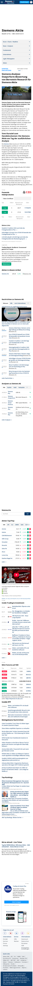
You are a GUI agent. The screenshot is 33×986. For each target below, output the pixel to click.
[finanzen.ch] (10, 1)
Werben (16, 941)
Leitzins (5, 969)
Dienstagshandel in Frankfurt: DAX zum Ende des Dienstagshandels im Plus (19, 349)
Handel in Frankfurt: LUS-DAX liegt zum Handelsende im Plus (19, 341)
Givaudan (4, 542)
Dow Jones (15, 958)
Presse (5, 943)
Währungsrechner (15, 967)
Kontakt (5, 939)
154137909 (27, 212)
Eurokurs (24, 962)
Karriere (5, 941)
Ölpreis (24, 967)
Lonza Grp (5, 555)
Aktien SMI (6, 956)
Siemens (6, 144)
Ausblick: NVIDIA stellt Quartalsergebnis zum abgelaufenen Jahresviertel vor (15, 759)
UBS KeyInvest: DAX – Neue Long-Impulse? (20, 616)
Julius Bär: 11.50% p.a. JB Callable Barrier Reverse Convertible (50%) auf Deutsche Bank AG (21, 629)
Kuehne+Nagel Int (7, 558)
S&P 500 (13, 960)
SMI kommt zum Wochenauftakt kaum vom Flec (20, 644)
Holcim (4, 532)
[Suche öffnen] (31, 2)
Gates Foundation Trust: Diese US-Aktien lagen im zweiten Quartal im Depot (15, 724)
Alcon (3, 552)
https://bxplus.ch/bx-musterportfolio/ (11, 595)
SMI (18, 960)
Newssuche (6, 510)
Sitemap (5, 945)
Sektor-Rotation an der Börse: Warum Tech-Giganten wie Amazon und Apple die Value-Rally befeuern (15, 744)
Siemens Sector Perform (10, 402)
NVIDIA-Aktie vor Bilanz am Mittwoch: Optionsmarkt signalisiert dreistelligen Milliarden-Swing (15, 754)
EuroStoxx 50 (7, 958)
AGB (22, 945)
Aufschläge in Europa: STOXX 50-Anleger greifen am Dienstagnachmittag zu (20, 360)
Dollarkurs (18, 962)
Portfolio (5, 967)
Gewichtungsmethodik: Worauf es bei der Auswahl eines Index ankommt (19, 711)
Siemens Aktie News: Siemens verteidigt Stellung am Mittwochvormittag (19, 329)
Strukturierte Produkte (9, 966)
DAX (23, 956)
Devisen (10, 962)
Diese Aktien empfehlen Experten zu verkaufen (15, 728)
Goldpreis (23, 960)
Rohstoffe (21, 966)
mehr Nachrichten (7, 378)
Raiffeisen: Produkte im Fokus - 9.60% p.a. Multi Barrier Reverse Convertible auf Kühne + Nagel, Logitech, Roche (21, 637)
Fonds (12, 964)
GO (28, 514)
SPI (11, 956)
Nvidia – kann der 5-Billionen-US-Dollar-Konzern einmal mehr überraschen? (21, 622)
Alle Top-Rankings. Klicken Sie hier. (12, 817)
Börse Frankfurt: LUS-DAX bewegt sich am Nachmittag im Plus (19, 366)
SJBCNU (28, 678)
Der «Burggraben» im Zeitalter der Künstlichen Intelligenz (21, 612)
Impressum (24, 939)
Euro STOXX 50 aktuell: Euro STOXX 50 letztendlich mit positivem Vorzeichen (19, 336)
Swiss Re (4, 548)
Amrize (4, 529)
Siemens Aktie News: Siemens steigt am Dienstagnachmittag (19, 354)
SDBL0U (28, 684)
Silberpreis (6, 964)
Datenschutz (25, 941)
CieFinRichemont (7, 535)
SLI (15, 956)
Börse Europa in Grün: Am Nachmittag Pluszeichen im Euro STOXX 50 (19, 372)
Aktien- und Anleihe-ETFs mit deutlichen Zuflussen (20, 649)
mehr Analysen (6, 420)
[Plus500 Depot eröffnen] (9, 3)
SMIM (18, 956)
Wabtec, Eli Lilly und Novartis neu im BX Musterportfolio (16, 584)
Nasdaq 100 (23, 958)
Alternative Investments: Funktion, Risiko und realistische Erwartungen (19, 716)
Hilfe (15, 939)
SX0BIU (29, 671)
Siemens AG (5, 274)
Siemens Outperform (11, 397)
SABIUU (28, 688)
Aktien (5, 962)
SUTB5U (28, 691)
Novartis (4, 545)
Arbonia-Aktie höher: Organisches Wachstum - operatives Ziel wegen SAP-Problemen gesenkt (15, 764)
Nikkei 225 (6, 960)
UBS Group (5, 539)
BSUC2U (28, 674)
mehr (3, 562)
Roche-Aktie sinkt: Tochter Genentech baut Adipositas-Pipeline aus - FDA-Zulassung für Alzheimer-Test (15, 733)
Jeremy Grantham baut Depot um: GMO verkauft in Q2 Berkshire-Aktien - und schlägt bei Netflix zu (15, 769)
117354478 (27, 208)
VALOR (4, 33)
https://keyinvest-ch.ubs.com (14, 698)
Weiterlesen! (6, 264)
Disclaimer (24, 943)
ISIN (13, 33)
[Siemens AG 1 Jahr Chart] (27, 274)
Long (5, 208)
